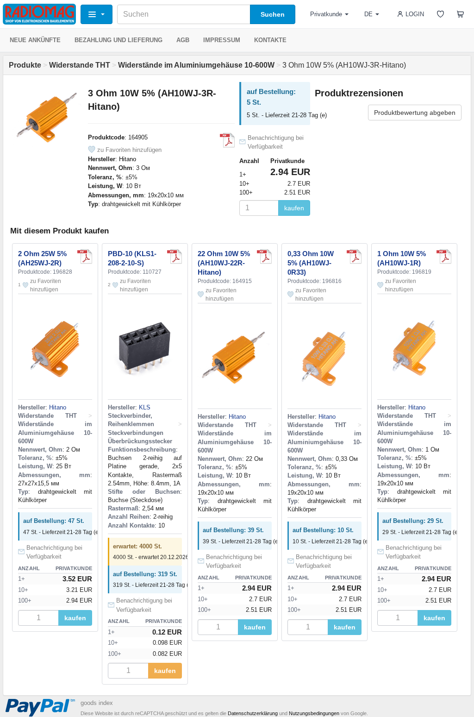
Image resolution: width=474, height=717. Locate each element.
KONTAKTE (270, 40)
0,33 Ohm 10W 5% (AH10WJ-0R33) (310, 263)
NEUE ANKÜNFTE (35, 40)
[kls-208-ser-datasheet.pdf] (174, 256)
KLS (144, 407)
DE (368, 14)
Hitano (127, 159)
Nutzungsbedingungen (314, 713)
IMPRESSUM (221, 40)
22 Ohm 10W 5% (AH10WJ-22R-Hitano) (224, 263)
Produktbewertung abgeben (414, 112)
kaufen (294, 208)
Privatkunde (326, 14)
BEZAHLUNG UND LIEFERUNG (118, 40)
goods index (97, 702)
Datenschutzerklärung (253, 713)
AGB (182, 40)
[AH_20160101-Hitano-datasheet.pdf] (227, 140)
